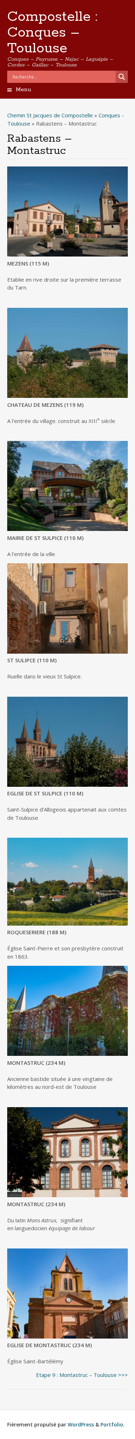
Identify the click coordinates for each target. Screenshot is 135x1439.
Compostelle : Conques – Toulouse (52, 32)
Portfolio (111, 1424)
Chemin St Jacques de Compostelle (50, 115)
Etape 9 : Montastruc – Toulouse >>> (82, 1374)
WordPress (81, 1424)
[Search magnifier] (122, 77)
